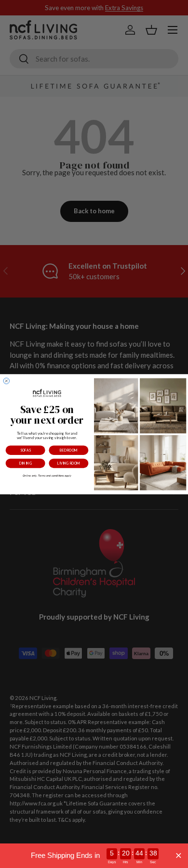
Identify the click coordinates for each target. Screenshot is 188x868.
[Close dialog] (6, 381)
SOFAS (25, 450)
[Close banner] (178, 855)
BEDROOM (69, 450)
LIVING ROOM (68, 463)
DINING (25, 463)
